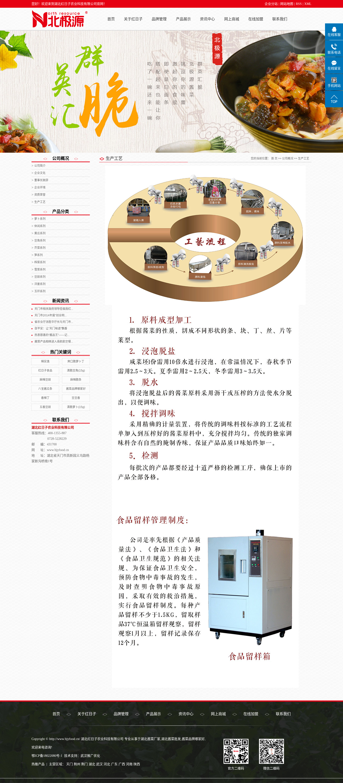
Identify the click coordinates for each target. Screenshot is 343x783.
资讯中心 (207, 19)
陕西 (136, 764)
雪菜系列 (40, 269)
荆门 (84, 764)
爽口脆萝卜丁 (75, 361)
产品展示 (183, 19)
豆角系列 (40, 240)
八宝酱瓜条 (45, 388)
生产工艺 (40, 202)
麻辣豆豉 (45, 379)
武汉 (99, 764)
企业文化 (40, 173)
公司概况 (287, 158)
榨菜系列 (40, 262)
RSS (299, 4)
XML (308, 4)
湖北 (92, 764)
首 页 (274, 158)
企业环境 (40, 187)
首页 (111, 19)
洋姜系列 (40, 284)
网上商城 (231, 19)
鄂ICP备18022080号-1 (47, 756)
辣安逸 (45, 361)
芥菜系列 (40, 247)
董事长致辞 (41, 180)
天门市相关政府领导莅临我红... (54, 308)
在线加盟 (255, 19)
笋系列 (38, 255)
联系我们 (279, 19)
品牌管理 (159, 19)
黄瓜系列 (40, 233)
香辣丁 (45, 398)
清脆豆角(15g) (76, 370)
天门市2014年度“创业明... (50, 315)
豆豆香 (76, 398)
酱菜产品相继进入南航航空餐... (54, 341)
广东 (114, 764)
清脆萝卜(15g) (76, 407)
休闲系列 (40, 226)
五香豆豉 (45, 407)
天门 (69, 764)
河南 (129, 764)
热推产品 (38, 764)
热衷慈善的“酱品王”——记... (52, 335)
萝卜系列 (40, 218)
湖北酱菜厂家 (150, 739)
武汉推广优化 (90, 756)
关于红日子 (133, 19)
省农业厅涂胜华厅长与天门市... (54, 322)
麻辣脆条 (75, 379)
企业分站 (271, 4)
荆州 (77, 764)
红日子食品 (45, 370)
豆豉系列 (40, 276)
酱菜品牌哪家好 (76, 388)
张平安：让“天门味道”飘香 (51, 328)
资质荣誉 (40, 194)
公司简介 (40, 165)
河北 (107, 764)
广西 (122, 764)
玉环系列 (40, 291)
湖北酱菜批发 (171, 739)
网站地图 (286, 4)
